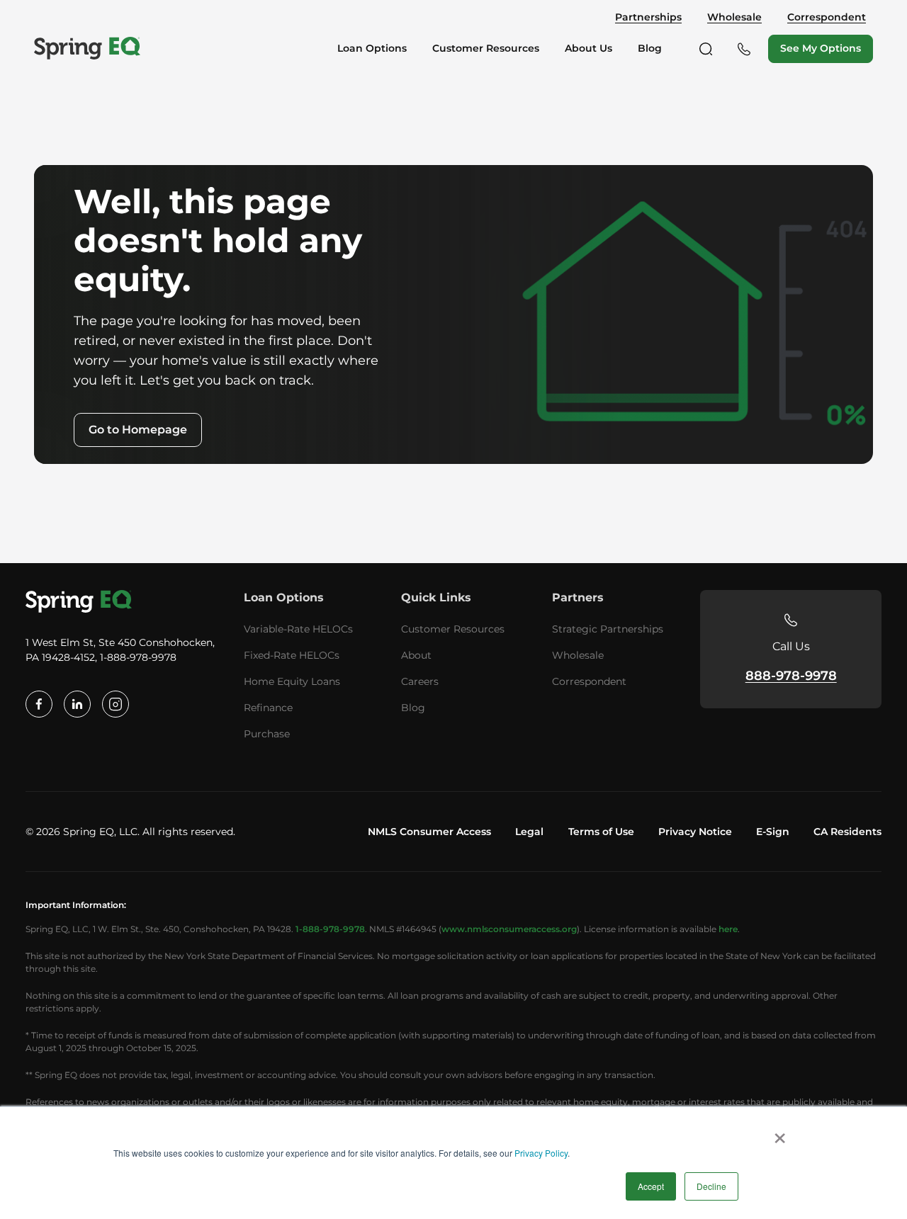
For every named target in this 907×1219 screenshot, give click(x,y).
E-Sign (772, 831)
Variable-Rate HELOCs (298, 629)
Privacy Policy (541, 1153)
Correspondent (826, 17)
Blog (413, 707)
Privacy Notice (695, 831)
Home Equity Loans (292, 681)
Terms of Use (601, 831)
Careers (420, 681)
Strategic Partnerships (607, 629)
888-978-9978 (791, 676)
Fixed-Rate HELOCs (291, 655)
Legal (529, 831)
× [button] (780, 1133)
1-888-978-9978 (330, 929)
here (728, 929)
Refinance (268, 707)
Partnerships (648, 17)
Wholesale (734, 17)
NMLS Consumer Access (429, 831)
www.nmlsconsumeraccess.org (509, 929)
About (416, 655)
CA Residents (847, 831)
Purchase (267, 733)
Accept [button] (651, 1186)
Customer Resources (453, 629)
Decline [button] (711, 1186)
